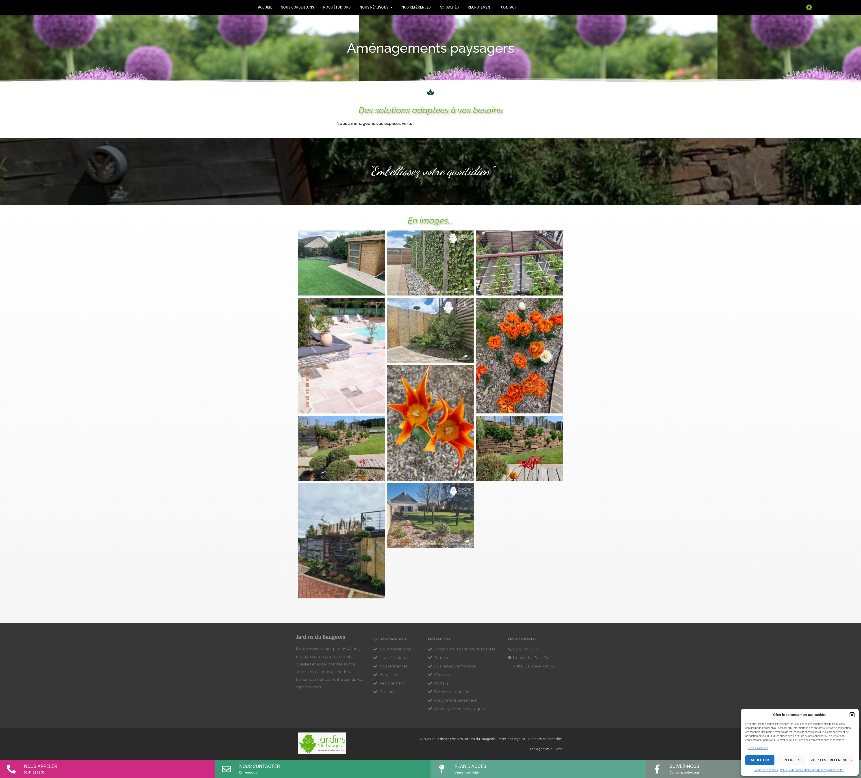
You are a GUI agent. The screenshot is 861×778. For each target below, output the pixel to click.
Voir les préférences (831, 760)
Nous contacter (259, 766)
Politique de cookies (766, 770)
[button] (852, 715)
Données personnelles (545, 739)
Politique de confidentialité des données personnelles (812, 770)
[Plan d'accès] (441, 767)
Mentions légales (511, 739)
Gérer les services (758, 748)
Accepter (760, 760)
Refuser (791, 760)
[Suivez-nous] (656, 767)
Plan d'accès (470, 766)
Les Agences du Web (546, 749)
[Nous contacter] (226, 767)
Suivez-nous (684, 766)
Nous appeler (40, 766)
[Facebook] (809, 7)
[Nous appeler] (11, 767)
